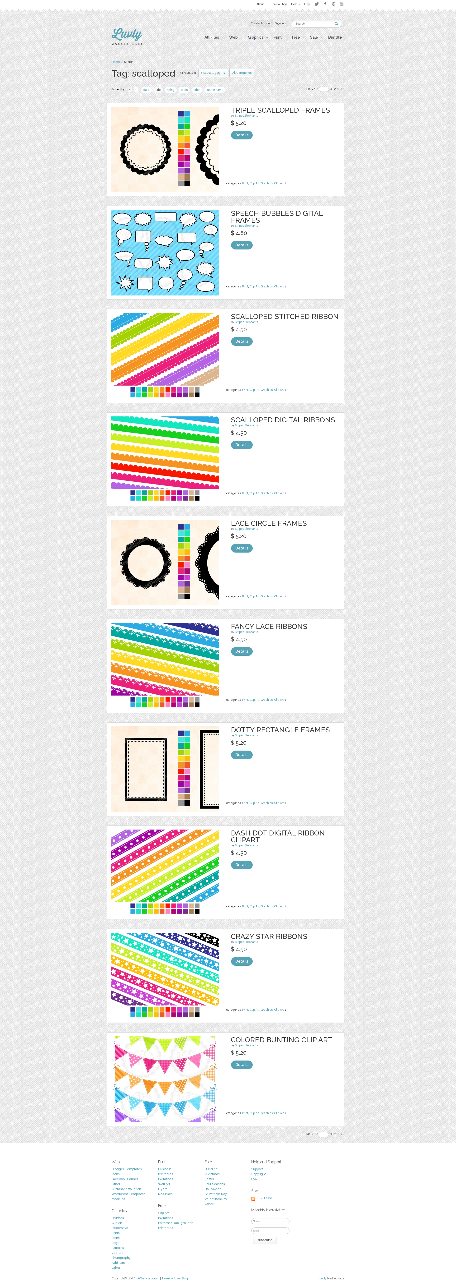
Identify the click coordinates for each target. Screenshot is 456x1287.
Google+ (342, 4)
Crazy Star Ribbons (269, 936)
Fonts (115, 1233)
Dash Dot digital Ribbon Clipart (278, 836)
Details (241, 135)
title (158, 90)
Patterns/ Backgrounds (175, 1223)
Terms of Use (171, 1278)
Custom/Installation (126, 1189)
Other (116, 1184)
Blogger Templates (127, 1169)
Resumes (165, 1194)
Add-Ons (118, 1262)
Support (257, 1169)
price (197, 90)
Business (164, 1169)
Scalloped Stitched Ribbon (285, 316)
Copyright (258, 1174)
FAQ (254, 1179)
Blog (185, 1278)
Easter (209, 1179)
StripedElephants (246, 115)
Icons (115, 1174)
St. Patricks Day (216, 1194)
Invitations (165, 1179)
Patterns (118, 1248)
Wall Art (164, 1184)
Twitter (316, 4)
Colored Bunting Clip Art (281, 1040)
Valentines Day (216, 1199)
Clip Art (254, 183)
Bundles (211, 1169)
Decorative (120, 1228)
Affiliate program (148, 1278)
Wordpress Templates (128, 1194)
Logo (115, 1243)
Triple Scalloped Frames (280, 110)
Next (340, 89)
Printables (165, 1174)
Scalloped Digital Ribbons (283, 420)
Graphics (267, 183)
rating (171, 90)
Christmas (212, 1174)
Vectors (117, 1253)
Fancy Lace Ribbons (269, 626)
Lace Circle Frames (269, 523)
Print (245, 183)
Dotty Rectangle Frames (280, 730)
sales (184, 90)
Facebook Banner (125, 1179)
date (146, 90)
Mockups (118, 1199)
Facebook (325, 4)
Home (116, 62)
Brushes (118, 1218)
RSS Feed (264, 1198)
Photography (121, 1257)
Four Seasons (215, 1184)
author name (214, 90)
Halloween (213, 1189)
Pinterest (333, 4)
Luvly (323, 1278)
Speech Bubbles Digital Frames (277, 216)
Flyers (162, 1189)
